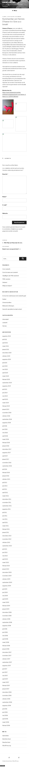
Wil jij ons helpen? (7, 285)
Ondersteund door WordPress (10, 761)
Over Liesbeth (6, 269)
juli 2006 (4, 709)
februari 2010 (6, 565)
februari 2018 (6, 442)
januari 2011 (5, 532)
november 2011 (6, 502)
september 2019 (7, 382)
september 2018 (7, 419)
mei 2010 (5, 556)
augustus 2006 (6, 705)
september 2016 (7, 466)
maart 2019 (5, 402)
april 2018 (5, 436)
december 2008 (7, 612)
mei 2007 (5, 675)
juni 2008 (5, 632)
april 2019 (5, 399)
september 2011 (7, 506)
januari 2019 (5, 409)
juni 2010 (4, 552)
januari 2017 (5, 459)
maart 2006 (5, 722)
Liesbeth (8, 158)
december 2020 (6, 352)
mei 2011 (4, 519)
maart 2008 (5, 642)
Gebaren (4, 282)
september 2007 (7, 662)
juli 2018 (4, 426)
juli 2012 (4, 489)
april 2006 (5, 719)
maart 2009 (5, 602)
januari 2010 (5, 569)
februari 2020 (6, 379)
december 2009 (7, 572)
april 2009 (5, 599)
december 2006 (7, 692)
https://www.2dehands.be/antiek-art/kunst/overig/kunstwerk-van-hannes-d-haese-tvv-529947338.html (14, 94)
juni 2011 (4, 516)
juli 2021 (4, 339)
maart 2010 (5, 562)
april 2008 (5, 639)
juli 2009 (4, 589)
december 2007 (6, 652)
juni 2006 (5, 712)
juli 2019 (4, 389)
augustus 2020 (6, 359)
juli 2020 (4, 362)
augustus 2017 (6, 452)
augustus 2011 (6, 509)
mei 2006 (5, 715)
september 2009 (7, 582)
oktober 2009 (6, 579)
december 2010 (6, 536)
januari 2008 (5, 649)
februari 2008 (6, 645)
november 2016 (6, 462)
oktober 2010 (6, 542)
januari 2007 (5, 689)
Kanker (4, 299)
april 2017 (5, 456)
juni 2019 (4, 392)
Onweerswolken (6, 302)
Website (5, 213)
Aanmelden (5, 735)
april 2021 (5, 343)
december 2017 (6, 449)
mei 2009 (5, 595)
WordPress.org (6, 745)
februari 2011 (6, 529)
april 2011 (5, 522)
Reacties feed (6, 742)
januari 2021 (5, 349)
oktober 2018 (6, 416)
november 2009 (6, 575)
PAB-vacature (6, 279)
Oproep (4, 326)
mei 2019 (5, 396)
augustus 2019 (6, 386)
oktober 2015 (6, 479)
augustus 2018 (6, 422)
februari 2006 (6, 725)
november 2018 (6, 412)
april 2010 (5, 559)
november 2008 (6, 615)
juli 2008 (4, 629)
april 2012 (5, 492)
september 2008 (7, 622)
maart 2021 (5, 346)
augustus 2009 (6, 585)
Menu (15, 10)
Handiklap (9, 2)
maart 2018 (5, 439)
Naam (4, 196)
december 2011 (6, 499)
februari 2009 (6, 605)
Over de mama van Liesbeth (10, 272)
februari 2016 (6, 472)
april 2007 (5, 679)
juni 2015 (4, 486)
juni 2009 (5, 592)
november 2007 (6, 655)
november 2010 (6, 539)
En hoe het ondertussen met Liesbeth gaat (14, 296)
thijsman (18, 16)
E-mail (4, 205)
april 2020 (5, 372)
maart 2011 (5, 526)
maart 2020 (5, 376)
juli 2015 (4, 482)
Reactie (5, 174)
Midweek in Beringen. (8, 306)
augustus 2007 (6, 665)
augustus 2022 (6, 336)
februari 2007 (6, 685)
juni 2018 (4, 429)
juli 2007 (4, 669)
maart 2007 (5, 682)
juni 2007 (4, 672)
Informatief (5, 319)
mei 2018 (5, 432)
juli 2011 (4, 512)
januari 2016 (5, 476)
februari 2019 (6, 406)
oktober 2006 (6, 699)
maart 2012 (5, 496)
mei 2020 (5, 369)
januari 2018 (5, 446)
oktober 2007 (6, 659)
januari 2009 (5, 609)
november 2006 (6, 695)
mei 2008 (5, 635)
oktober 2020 (6, 356)
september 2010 (7, 546)
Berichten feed (6, 739)
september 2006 (7, 702)
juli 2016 (4, 469)
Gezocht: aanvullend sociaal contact (12, 309)
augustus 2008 (6, 625)
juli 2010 (4, 549)
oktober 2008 (6, 619)
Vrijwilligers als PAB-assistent (10, 275)
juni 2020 (4, 366)
